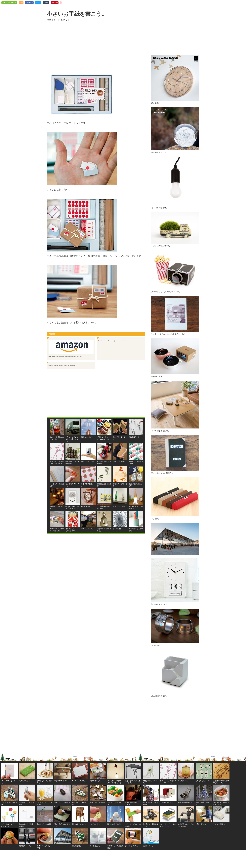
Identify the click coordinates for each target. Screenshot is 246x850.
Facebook (29, 2)
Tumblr (46, 2)
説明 (21, 2)
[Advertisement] (96, 46)
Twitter (38, 2)
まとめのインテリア (9, 2)
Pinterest (55, 2)
